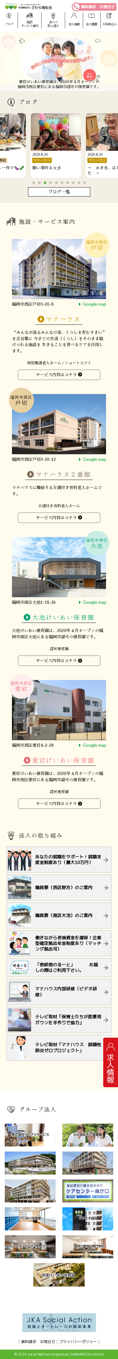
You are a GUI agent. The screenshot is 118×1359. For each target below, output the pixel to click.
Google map (94, 303)
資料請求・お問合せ (98, 6)
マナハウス (63, 319)
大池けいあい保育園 (63, 618)
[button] (33, 182)
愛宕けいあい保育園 (63, 761)
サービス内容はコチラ (56, 375)
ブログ (9, 24)
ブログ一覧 (59, 192)
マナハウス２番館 (63, 475)
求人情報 (74, 24)
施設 (29, 23)
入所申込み (109, 24)
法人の (53, 23)
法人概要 (91, 24)
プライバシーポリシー (78, 1341)
